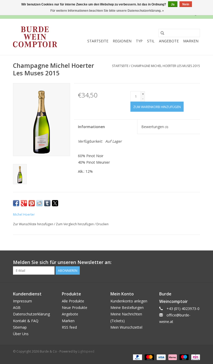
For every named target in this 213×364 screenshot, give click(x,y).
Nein (185, 4)
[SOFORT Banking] (172, 357)
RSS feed (69, 327)
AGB (17, 307)
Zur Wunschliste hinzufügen (33, 224)
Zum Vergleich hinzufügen (75, 224)
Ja (173, 4)
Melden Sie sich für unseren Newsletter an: (62, 262)
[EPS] (194, 357)
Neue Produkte (74, 307)
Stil (151, 40)
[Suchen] (162, 33)
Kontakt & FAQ (25, 320)
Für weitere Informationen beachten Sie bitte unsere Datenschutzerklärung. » (107, 10)
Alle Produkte (73, 301)
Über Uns (21, 333)
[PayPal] (137, 357)
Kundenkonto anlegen (128, 301)
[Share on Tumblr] (47, 203)
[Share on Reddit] (39, 203)
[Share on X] (55, 203)
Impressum (22, 301)
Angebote (169, 40)
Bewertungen (154, 126)
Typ (139, 40)
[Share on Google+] (24, 203)
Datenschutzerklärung (31, 314)
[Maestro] (183, 357)
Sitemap (20, 327)
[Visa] (161, 357)
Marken (190, 40)
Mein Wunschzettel (126, 327)
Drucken (102, 224)
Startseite (97, 40)
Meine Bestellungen (127, 307)
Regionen (122, 40)
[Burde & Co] (35, 37)
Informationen (91, 126)
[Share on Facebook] (16, 203)
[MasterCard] (149, 357)
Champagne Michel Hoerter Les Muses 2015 (165, 66)
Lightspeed (86, 351)
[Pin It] (32, 203)
